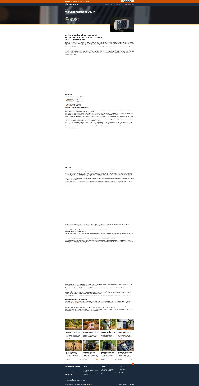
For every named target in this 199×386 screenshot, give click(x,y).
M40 (81, 50)
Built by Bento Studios (121, 384)
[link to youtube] (128, 1)
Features (116, 4)
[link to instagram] (126, 1)
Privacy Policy (121, 372)
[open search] (122, 1)
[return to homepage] (71, 4)
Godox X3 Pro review (84, 1)
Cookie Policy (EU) (122, 369)
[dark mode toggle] (124, 1)
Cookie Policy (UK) (122, 367)
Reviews (120, 4)
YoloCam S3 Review (75, 1)
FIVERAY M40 (109, 42)
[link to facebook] (130, 1)
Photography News (109, 4)
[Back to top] (133, 364)
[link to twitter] (132, 1)
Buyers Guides (131, 4)
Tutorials (125, 4)
